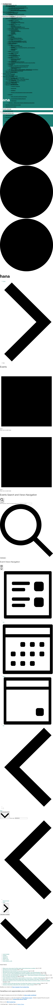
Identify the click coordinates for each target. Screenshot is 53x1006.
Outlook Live (5, 958)
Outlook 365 (5, 956)
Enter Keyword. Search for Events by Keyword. (9, 503)
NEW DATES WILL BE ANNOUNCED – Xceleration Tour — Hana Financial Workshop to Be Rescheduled (24, 975)
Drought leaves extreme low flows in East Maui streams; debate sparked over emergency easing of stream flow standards (26, 980)
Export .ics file (6, 959)
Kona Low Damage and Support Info (10, 976)
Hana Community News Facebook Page (20, 987)
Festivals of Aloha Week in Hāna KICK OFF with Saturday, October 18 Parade (18, 984)
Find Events (3, 557)
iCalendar (4, 955)
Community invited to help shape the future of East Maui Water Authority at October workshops (21, 983)
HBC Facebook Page (11, 1002)
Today (1, 810)
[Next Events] (3, 808)
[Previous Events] (28, 806)
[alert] (26, 400)
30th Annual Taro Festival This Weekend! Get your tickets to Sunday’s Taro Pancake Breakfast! (21, 972)
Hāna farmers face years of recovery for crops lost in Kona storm (15, 971)
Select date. (12, 818)
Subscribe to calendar (5, 914)
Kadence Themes (20, 1004)
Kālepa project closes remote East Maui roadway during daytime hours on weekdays (19, 968)
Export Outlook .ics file (7, 961)
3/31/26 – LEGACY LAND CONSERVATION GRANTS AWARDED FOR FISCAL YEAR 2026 (22, 973)
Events (4, 281)
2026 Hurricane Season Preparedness (10, 969)
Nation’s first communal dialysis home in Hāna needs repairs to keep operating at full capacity (21, 979)
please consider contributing (30, 995)
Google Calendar (6, 954)
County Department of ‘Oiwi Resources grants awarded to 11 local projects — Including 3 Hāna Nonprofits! (24, 977)
